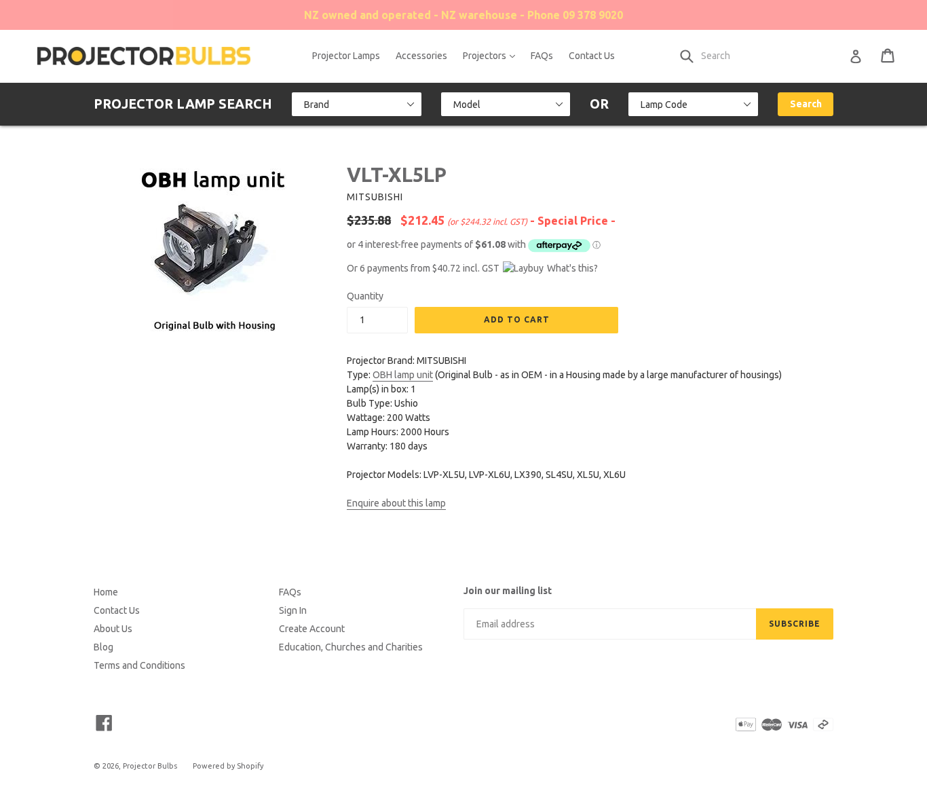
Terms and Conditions (139, 665)
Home (106, 592)
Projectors (492, 55)
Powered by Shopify (228, 766)
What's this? (572, 268)
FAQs (542, 55)
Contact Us (592, 55)
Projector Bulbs (150, 766)
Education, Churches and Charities (351, 647)
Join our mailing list (507, 590)
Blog (103, 647)
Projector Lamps (346, 55)
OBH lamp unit (403, 374)
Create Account (312, 628)
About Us (113, 628)
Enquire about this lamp (396, 503)
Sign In (293, 610)
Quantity (365, 296)
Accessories (421, 55)
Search (806, 103)
